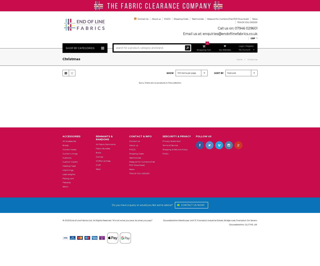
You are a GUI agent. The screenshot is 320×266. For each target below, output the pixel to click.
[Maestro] (87, 237)
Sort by (219, 73)
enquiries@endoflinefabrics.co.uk (230, 34)
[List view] (72, 73)
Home (239, 59)
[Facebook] (200, 145)
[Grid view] (66, 73)
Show (170, 73)
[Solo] (102, 237)
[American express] (95, 237)
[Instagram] (229, 145)
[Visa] (65, 237)
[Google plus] (238, 145)
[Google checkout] (119, 237)
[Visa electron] (73, 237)
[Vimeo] (219, 145)
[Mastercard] (80, 237)
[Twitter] (210, 145)
